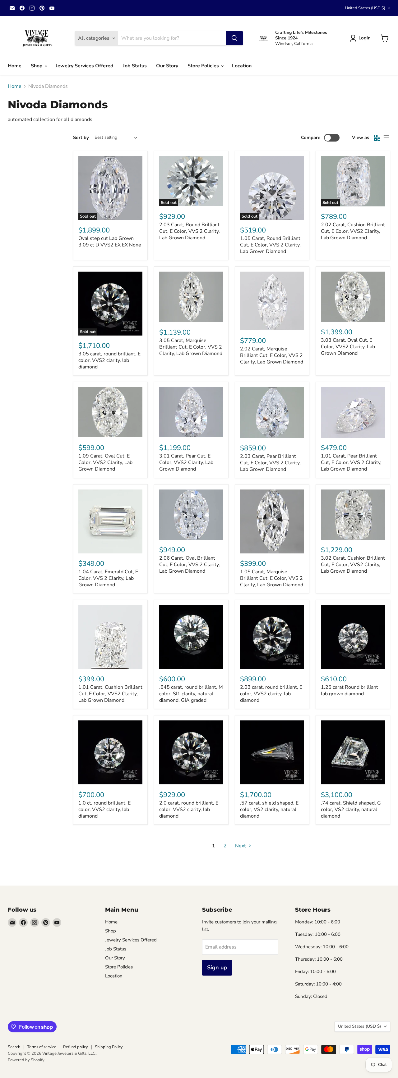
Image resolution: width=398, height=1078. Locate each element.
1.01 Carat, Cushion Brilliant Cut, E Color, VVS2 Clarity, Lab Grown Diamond (110, 694)
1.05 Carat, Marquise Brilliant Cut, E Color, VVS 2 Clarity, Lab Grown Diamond (271, 578)
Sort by (81, 137)
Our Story (167, 65)
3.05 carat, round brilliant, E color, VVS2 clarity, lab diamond (109, 360)
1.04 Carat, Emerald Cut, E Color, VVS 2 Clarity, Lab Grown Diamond (108, 578)
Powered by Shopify (26, 1060)
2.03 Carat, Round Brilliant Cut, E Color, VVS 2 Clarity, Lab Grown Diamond (189, 231)
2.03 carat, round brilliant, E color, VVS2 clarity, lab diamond (271, 694)
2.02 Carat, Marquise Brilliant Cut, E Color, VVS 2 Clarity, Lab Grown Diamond (271, 355)
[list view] (386, 137)
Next (241, 845)
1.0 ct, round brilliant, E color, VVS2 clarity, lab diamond (104, 809)
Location (242, 65)
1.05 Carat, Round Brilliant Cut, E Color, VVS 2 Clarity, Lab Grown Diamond (270, 245)
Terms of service (41, 1047)
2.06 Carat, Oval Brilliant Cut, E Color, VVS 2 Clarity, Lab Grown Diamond (189, 565)
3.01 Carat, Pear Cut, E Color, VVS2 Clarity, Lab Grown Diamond (186, 462)
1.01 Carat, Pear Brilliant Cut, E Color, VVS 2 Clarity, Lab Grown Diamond (351, 462)
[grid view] (377, 137)
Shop (37, 65)
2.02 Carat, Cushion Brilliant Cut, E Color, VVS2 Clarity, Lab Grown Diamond (353, 231)
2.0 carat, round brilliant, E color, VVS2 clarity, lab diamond (188, 809)
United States (365, 8)
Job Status (135, 65)
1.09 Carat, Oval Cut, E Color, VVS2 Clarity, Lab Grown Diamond (105, 462)
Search (14, 1047)
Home (14, 65)
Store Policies (203, 65)
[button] (361, 38)
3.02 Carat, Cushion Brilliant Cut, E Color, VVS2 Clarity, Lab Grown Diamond (353, 565)
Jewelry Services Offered (84, 65)
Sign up (217, 967)
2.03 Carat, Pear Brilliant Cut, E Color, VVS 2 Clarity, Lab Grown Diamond (270, 463)
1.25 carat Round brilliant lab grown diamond (349, 690)
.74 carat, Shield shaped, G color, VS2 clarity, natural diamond (351, 809)
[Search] (234, 38)
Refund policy (75, 1047)
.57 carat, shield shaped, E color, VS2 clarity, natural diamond (269, 809)
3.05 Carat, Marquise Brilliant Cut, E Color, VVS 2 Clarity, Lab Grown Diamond (190, 347)
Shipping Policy (109, 1047)
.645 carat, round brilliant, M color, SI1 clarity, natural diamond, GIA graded (191, 694)
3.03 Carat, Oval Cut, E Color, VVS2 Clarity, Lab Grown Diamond (348, 347)
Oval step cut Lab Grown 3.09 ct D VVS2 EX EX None (109, 241)
